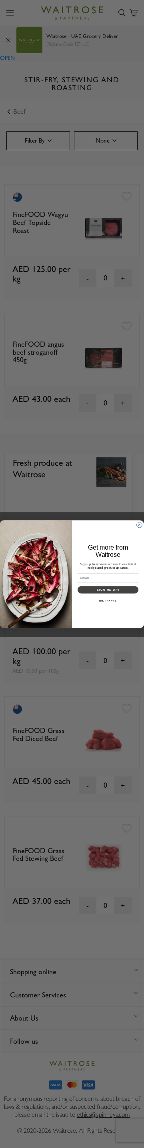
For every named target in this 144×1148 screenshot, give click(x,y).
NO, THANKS (108, 600)
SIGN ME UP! (108, 589)
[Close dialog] (139, 525)
